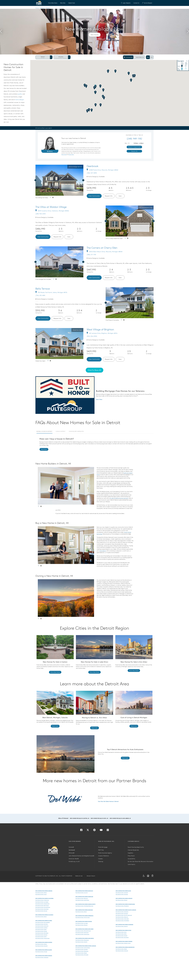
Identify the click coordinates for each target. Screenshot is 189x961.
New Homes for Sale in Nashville (122, 926)
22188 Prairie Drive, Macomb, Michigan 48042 (103, 170)
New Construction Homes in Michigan (84, 909)
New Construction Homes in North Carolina (86, 945)
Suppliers (130, 853)
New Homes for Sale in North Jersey (82, 932)
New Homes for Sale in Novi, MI (99, 818)
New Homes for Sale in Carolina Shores (83, 947)
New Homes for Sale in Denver (41, 916)
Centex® (71, 847)
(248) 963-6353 (40, 214)
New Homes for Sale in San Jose (41, 910)
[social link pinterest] (53, 197)
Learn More (99, 399)
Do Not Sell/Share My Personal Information (140, 861)
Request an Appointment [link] (134, 147)
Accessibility (131, 858)
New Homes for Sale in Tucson (41, 894)
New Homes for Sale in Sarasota (41, 934)
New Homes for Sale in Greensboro (82, 951)
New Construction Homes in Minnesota (84, 915)
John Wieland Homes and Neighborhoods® (81, 856)
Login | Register (127, 3)
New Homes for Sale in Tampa (40, 936)
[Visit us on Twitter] (88, 830)
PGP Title (101, 850)
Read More (44, 449)
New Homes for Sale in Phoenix (41, 892)
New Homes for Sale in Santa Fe (81, 941)
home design (102, 551)
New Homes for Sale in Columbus (122, 894)
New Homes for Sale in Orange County (42, 903)
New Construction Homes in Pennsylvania (125, 904)
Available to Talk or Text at (134, 135)
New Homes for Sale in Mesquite (81, 925)
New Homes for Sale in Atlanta (41, 944)
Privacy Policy (91, 875)
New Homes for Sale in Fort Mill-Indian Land (124, 915)
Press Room (131, 856)
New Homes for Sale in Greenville (122, 917)
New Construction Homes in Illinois (43, 949)
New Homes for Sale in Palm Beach (41, 932)
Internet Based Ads (133, 850)
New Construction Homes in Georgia (43, 942)
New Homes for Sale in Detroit (81, 911)
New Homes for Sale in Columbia (122, 913)
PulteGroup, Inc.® (74, 861)
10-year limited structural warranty (119, 498)
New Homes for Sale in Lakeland (41, 927)
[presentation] (1, 31)
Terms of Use (78, 875)
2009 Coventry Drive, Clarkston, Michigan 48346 (53, 211)
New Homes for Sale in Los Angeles (41, 901)
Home (36, 8)
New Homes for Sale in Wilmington (82, 954)
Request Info (109, 196)
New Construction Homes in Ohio (123, 890)
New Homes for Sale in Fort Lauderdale (42, 922)
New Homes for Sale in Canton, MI (79, 818)
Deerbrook (92, 166)
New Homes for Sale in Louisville (81, 892)
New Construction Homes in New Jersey (84, 928)
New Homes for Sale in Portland (121, 900)
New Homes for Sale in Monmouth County (83, 930)
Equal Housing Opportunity (136, 847)
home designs (19, 99)
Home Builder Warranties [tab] (76, 431)
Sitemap (100, 861)
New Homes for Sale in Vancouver (122, 950)
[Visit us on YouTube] (101, 830)
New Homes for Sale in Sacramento (41, 909)
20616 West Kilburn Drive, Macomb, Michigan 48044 (105, 251)
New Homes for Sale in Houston (121, 935)
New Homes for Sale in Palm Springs (42, 905)
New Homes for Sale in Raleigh (81, 952)
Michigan (42, 8)
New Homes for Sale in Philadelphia (122, 905)
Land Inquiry (131, 864)
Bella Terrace (42, 288)
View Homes (94, 34)
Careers (100, 858)
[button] (52, 3)
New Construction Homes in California (44, 898)
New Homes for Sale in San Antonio (122, 937)
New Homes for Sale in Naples (41, 929)
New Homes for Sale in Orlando (41, 931)
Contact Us (136, 3)
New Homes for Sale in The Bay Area (42, 900)
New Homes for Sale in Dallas (121, 933)
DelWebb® (72, 850)
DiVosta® (71, 853)
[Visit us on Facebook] (81, 830)
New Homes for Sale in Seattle (121, 948)
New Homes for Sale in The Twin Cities (83, 917)
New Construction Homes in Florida (43, 920)
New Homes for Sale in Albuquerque (82, 940)
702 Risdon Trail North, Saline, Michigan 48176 (52, 292)
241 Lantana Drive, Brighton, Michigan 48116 (103, 333)
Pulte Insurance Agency (105, 853)
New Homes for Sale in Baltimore (82, 898)
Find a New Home (55, 672)
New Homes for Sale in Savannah (41, 945)
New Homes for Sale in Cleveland (122, 892)
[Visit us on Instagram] (108, 830)
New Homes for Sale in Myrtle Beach (122, 920)
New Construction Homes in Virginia (124, 941)
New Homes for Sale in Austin (121, 932)
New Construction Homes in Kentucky (84, 890)
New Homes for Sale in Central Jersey (82, 934)
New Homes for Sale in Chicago (41, 951)
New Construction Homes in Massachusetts (85, 904)
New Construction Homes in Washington (125, 947)
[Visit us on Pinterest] (94, 830)
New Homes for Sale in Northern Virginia (123, 943)
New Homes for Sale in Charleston (122, 911)
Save (120, 196)
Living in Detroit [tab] (60, 431)
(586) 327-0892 (92, 173)
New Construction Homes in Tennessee (124, 924)
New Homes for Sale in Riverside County (42, 907)
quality (20, 94)
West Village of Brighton (100, 329)
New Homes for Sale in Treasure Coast (42, 938)
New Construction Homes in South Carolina (126, 909)
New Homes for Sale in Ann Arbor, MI (120, 818)
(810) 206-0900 (92, 336)
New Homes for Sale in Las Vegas (82, 923)
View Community (94, 196)
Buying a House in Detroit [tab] (44, 431)
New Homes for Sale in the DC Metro (82, 900)
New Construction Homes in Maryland (84, 896)
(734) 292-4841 (40, 295)
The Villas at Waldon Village (51, 206)
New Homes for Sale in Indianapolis (41, 957)
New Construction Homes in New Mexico (85, 938)
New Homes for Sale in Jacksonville (41, 925)
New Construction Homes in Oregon (124, 898)
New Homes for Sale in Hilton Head (122, 918)
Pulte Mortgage (102, 847)
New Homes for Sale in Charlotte (82, 949)
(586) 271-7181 (91, 254)
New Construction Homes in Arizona (43, 890)
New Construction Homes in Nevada (84, 921)
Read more (55, 726)
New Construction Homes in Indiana (43, 955)
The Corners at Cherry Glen (102, 247)
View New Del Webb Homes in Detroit (108, 801)
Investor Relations (103, 856)
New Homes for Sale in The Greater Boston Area (84, 905)
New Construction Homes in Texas (123, 930)
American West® (74, 858)
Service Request (148, 3)
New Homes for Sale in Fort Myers (41, 924)
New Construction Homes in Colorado (44, 914)
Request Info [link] (134, 151)
